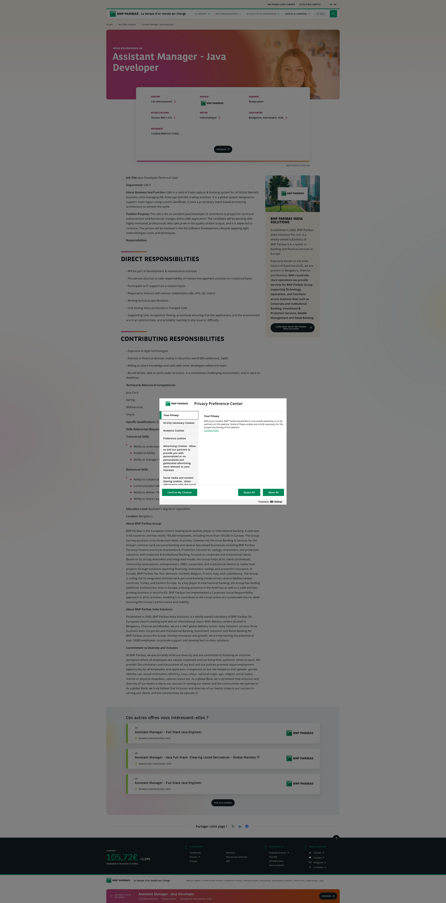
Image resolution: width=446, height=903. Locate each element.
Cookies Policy (211, 430)
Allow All (273, 492)
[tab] (179, 415)
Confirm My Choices (179, 492)
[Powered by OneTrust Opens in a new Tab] (271, 502)
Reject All (249, 492)
